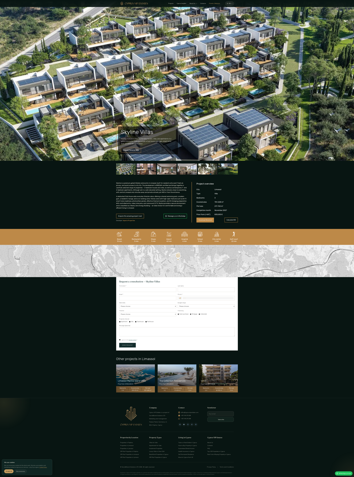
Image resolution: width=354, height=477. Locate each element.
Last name (181, 286)
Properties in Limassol (126, 445)
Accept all (9, 471)
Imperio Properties (129, 220)
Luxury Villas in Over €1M (156, 451)
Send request (127, 345)
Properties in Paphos (126, 442)
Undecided (204, 314)
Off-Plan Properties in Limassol (129, 454)
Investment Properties (155, 448)
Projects (170, 3)
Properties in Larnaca (126, 448)
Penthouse (150, 321)
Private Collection (214, 3)
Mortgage (194, 314)
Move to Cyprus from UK (185, 457)
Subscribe (221, 419)
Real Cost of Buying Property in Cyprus (219, 454)
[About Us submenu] (196, 3)
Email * (121, 294)
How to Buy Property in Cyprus (187, 445)
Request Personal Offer (131, 150)
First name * (122, 286)
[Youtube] (183, 424)
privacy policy (132, 340)
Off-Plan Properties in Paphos (129, 451)
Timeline (121, 310)
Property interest (124, 319)
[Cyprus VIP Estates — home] (134, 3)
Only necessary (20, 471)
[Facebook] (187, 424)
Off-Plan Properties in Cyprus (158, 457)
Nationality (122, 302)
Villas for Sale (153, 442)
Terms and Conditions (227, 467)
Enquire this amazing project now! (130, 216)
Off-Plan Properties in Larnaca (129, 457)
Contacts (203, 3)
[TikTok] (191, 424)
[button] (178, 256)
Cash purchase (184, 314)
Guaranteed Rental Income (186, 448)
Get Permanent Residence (186, 454)
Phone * (180, 294)
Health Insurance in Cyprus (186, 451)
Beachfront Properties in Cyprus (158, 454)
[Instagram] (180, 424)
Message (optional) (124, 325)
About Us (192, 3)
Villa (132, 321)
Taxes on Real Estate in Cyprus (187, 442)
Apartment (124, 321)
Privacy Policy (211, 467)
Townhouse (140, 321)
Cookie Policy (43, 467)
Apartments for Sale (155, 445)
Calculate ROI (231, 220)
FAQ (208, 448)
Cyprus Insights (181, 3)
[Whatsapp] (195, 424)
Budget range (182, 302)
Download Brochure (205, 220)
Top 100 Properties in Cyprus (216, 451)
